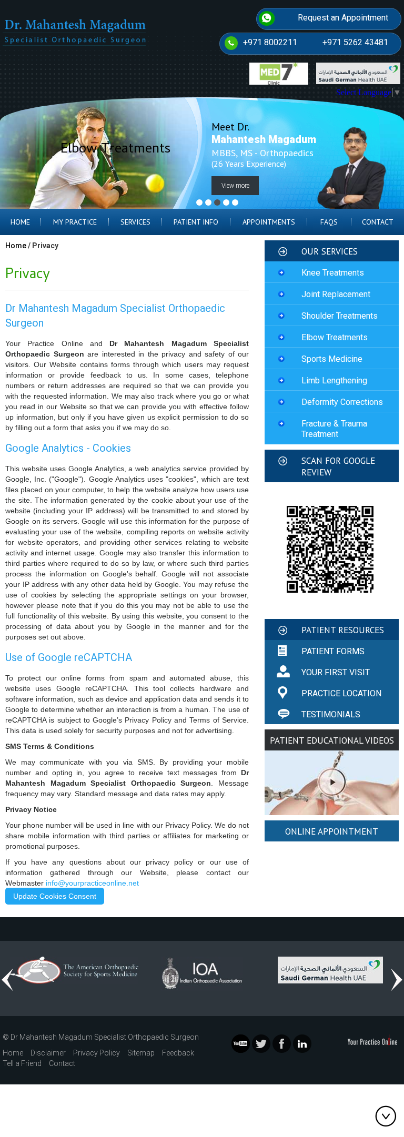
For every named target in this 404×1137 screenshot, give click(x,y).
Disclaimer (48, 1053)
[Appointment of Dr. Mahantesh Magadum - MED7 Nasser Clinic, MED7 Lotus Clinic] (278, 72)
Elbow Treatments (334, 337)
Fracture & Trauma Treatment (334, 429)
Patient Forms (333, 651)
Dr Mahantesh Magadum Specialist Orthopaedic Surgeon (105, 1037)
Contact (377, 222)
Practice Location (341, 693)
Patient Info (196, 222)
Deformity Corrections (342, 402)
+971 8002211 (270, 42)
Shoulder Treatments (339, 316)
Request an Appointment (343, 18)
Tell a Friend (22, 1063)
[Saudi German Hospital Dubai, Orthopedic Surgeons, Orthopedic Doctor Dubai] (330, 969)
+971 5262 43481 (355, 42)
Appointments (269, 222)
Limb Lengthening (334, 380)
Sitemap (141, 1053)
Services (135, 222)
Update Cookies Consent (54, 896)
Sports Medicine (331, 359)
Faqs (329, 222)
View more (235, 185)
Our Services (329, 251)
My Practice (75, 222)
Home (20, 222)
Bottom (388, 1115)
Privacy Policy (96, 1053)
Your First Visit (335, 672)
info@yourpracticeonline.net (92, 883)
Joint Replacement (335, 294)
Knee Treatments (332, 273)
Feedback (178, 1053)
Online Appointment (331, 831)
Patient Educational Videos (332, 740)
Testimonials (330, 714)
